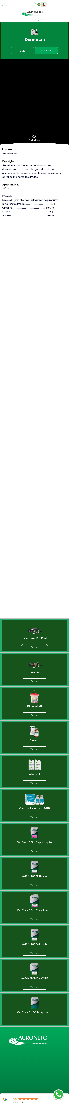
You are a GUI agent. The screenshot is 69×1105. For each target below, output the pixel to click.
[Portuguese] (38, 4)
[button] (46, 50)
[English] (44, 4)
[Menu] (61, 4)
